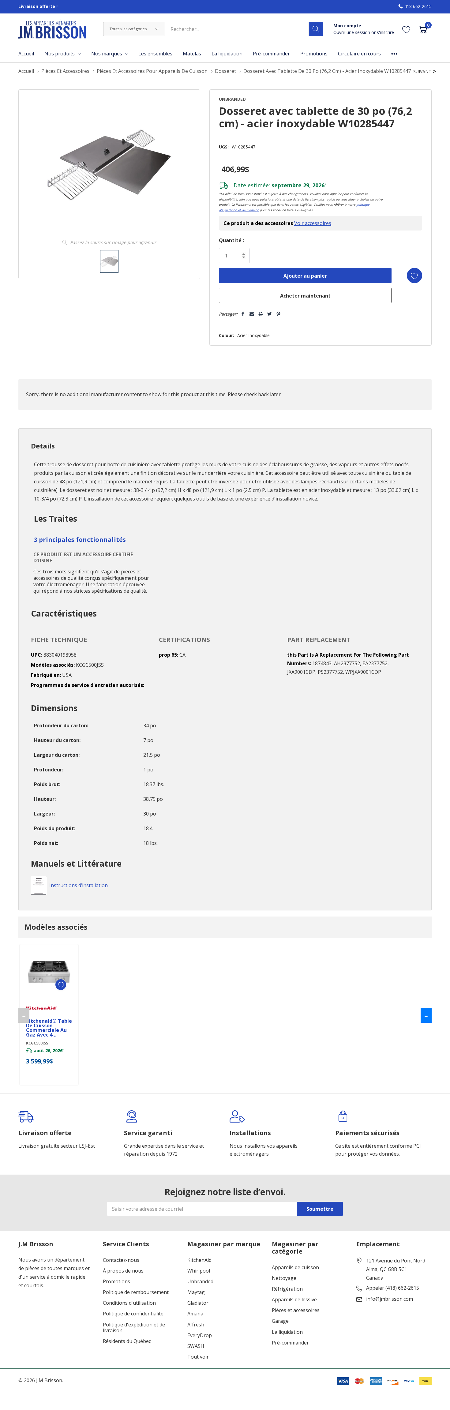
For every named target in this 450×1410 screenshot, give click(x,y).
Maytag (196, 1292)
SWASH (195, 1346)
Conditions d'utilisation (129, 1303)
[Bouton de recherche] (316, 29)
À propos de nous (123, 1271)
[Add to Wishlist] (414, 275)
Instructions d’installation (78, 885)
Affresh (195, 1325)
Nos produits (59, 53)
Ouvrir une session (352, 32)
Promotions (116, 1281)
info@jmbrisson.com (389, 1299)
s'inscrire (385, 32)
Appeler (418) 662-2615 (392, 1288)
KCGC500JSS (37, 1043)
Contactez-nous (121, 1260)
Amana (195, 1314)
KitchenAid (199, 1260)
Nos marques (106, 53)
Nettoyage (284, 1278)
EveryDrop (199, 1335)
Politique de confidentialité (133, 1314)
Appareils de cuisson (295, 1267)
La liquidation (287, 1332)
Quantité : (231, 240)
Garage (280, 1321)
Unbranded (200, 1281)
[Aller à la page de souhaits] (406, 28)
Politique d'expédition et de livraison (134, 1327)
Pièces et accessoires (296, 1310)
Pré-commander (290, 1343)
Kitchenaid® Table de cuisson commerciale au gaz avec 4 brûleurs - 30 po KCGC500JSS (49, 1028)
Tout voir (198, 1357)
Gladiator (197, 1303)
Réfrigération (287, 1289)
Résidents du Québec (127, 1341)
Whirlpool (198, 1271)
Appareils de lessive (294, 1300)
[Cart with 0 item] (423, 28)
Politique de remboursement (136, 1292)
